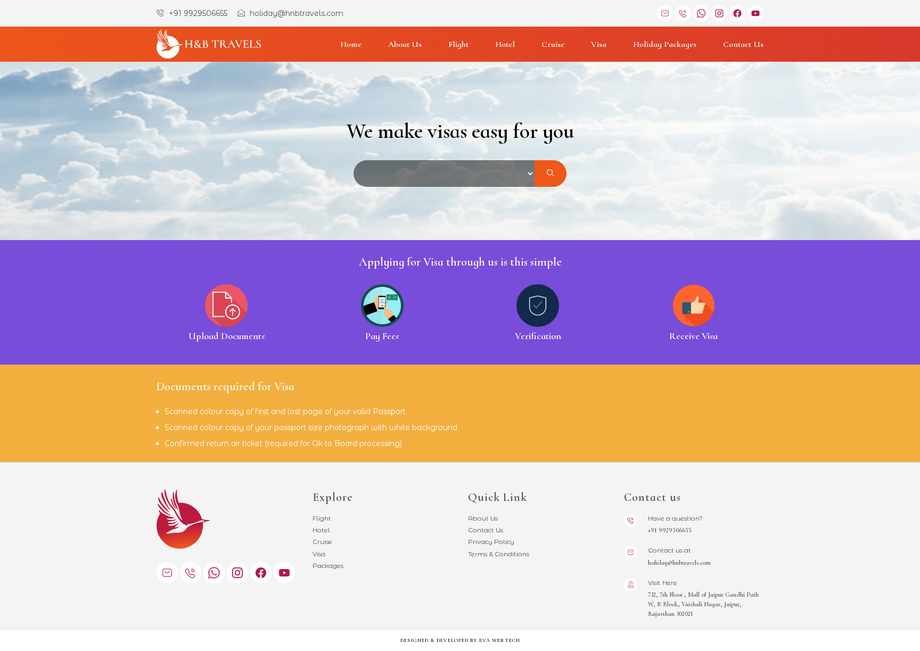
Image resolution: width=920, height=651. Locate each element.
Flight (458, 44)
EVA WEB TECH (499, 640)
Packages (328, 566)
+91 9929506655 (197, 13)
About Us (405, 44)
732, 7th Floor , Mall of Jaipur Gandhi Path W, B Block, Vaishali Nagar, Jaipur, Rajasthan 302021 (703, 604)
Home (351, 44)
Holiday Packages (664, 44)
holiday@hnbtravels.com (295, 13)
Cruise (552, 44)
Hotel (505, 44)
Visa (598, 44)
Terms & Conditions (498, 554)
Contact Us (743, 44)
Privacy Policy (491, 542)
